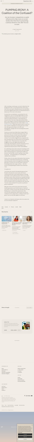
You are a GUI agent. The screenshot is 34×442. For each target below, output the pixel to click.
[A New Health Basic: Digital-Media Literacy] (27, 222)
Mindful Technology (15, 233)
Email (2, 208)
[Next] (31, 212)
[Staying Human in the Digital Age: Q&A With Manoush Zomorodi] (17, 223)
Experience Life (19, 29)
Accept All (25, 434)
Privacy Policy (20, 432)
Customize (25, 439)
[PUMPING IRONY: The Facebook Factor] (6, 222)
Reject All (25, 436)
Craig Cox (14, 29)
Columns (24, 230)
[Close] (32, 425)
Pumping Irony (4, 230)
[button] (1, 1)
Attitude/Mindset (15, 232)
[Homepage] (28, 1)
